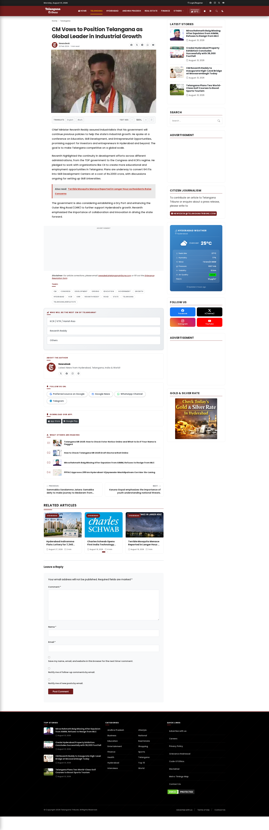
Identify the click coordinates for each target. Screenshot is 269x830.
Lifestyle (142, 730)
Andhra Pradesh (131, 10)
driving (95, 291)
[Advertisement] (104, 250)
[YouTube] (223, 3)
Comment (54, 586)
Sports (141, 751)
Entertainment (114, 746)
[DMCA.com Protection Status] (196, 792)
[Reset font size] (151, 120)
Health (110, 757)
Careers (173, 738)
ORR (78, 297)
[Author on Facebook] (66, 373)
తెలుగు (80, 120)
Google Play (72, 421)
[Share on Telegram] (142, 45)
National (142, 735)
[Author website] (78, 373)
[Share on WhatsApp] (147, 45)
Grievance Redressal (179, 753)
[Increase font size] (146, 120)
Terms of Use (203, 810)
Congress (65, 291)
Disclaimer (174, 769)
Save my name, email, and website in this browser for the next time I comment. (90, 661)
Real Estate (151, 10)
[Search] (216, 11)
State (115, 297)
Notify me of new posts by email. (65, 683)
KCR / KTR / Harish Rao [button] (62, 321)
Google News (102, 393)
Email (51, 642)
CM (55, 291)
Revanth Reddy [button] (58, 330)
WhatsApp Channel (132, 393)
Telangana (96, 10)
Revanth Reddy (92, 297)
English (70, 120)
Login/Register (196, 3)
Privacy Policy (176, 746)
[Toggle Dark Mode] (222, 11)
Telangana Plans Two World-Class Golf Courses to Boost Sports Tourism (203, 88)
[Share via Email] (153, 45)
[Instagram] (215, 3)
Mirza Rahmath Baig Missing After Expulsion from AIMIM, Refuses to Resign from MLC (203, 33)
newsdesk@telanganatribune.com (114, 275)
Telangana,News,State (65, 302)
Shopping (143, 746)
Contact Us (175, 784)
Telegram (58, 400)
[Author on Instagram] (72, 373)
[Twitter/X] (219, 3)
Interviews (112, 768)
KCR (70, 297)
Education (109, 291)
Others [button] (178, 10)
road (106, 297)
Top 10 (141, 762)
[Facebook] (211, 3)
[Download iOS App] (204, 11)
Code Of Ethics (176, 761)
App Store (55, 421)
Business (111, 735)
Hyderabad (112, 10)
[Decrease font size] (132, 120)
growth (139, 291)
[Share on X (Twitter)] (136, 45)
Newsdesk (64, 43)
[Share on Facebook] (131, 45)
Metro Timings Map (179, 776)
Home (83, 10)
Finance (165, 10)
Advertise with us (177, 731)
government (124, 291)
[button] (159, 532)
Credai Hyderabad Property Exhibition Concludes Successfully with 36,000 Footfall (202, 52)
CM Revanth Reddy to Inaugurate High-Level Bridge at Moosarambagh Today (204, 70)
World (141, 768)
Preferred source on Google (68, 393)
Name (52, 626)
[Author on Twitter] (60, 373)
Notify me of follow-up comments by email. (71, 672)
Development (81, 291)
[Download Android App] (210, 11)
